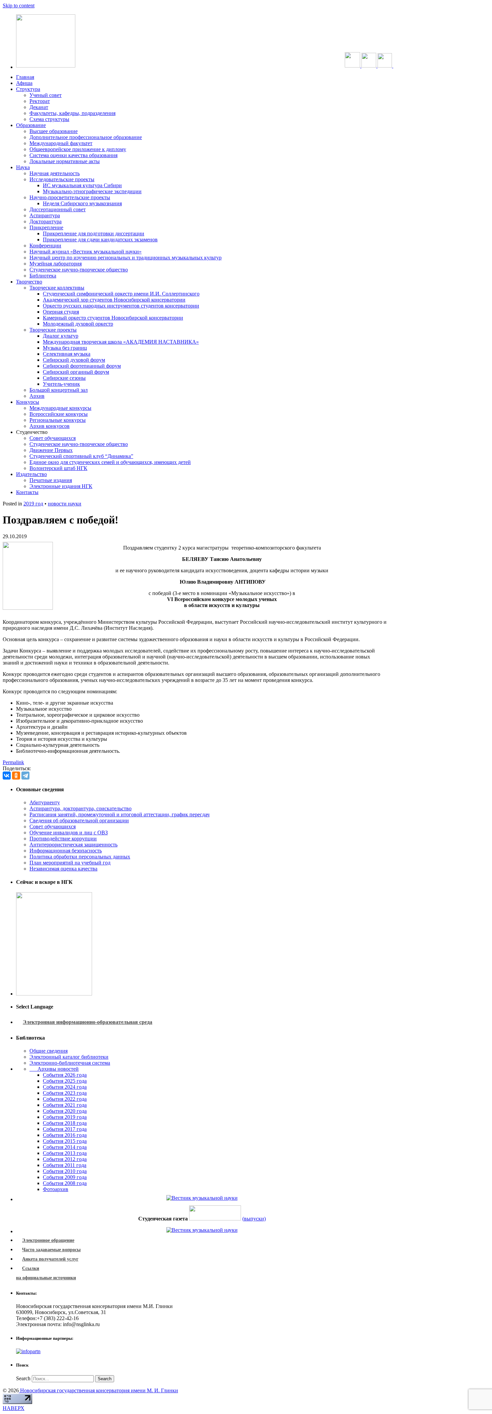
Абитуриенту (44, 802)
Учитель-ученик (61, 384)
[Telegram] (25, 776)
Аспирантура (44, 215)
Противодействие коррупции (63, 838)
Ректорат (39, 101)
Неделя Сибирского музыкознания (82, 203)
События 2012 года (65, 1159)
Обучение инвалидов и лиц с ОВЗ (68, 832)
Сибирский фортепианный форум (82, 366)
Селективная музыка (66, 354)
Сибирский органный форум (76, 372)
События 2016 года (65, 1135)
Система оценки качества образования (73, 155)
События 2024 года (65, 1087)
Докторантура (45, 221)
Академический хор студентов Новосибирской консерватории (114, 300)
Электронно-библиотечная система (69, 1063)
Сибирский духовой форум (74, 360)
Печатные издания (50, 480)
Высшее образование (53, 131)
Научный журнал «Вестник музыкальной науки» (85, 251)
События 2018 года (65, 1123)
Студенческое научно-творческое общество (78, 269)
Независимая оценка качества (63, 868)
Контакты (27, 492)
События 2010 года (65, 1171)
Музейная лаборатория (55, 263)
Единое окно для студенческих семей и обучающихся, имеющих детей (110, 462)
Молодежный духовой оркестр (78, 324)
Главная (25, 77)
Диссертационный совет (57, 209)
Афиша (24, 83)
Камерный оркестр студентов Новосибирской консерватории (113, 318)
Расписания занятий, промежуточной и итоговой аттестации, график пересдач (119, 814)
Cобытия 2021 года (65, 1105)
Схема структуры (49, 119)
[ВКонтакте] (7, 776)
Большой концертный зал (58, 390)
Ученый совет (45, 95)
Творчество (29, 281)
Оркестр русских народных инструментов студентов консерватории (121, 306)
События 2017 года (65, 1129)
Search (23, 1378)
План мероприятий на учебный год (69, 862)
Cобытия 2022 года (65, 1099)
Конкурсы (27, 402)
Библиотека (42, 275)
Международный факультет (60, 143)
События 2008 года (65, 1183)
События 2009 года (65, 1177)
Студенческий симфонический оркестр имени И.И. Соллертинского (121, 294)
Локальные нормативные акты (64, 161)
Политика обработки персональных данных (79, 856)
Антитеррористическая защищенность (73, 844)
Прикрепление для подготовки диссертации (93, 233)
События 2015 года (65, 1141)
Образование (31, 125)
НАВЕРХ (13, 1408)
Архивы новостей (54, 1069)
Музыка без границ (65, 348)
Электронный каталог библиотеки (68, 1057)
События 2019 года (65, 1117)
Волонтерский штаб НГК (58, 468)
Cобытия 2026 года (65, 1075)
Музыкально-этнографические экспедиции (92, 191)
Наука (23, 167)
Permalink (13, 762)
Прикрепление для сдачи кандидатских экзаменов (100, 239)
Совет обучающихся (52, 438)
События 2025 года (65, 1081)
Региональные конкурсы (57, 420)
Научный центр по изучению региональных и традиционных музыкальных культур (125, 257)
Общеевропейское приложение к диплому (77, 149)
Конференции (45, 245)
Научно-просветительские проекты (69, 197)
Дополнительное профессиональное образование (85, 137)
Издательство (31, 474)
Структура (28, 89)
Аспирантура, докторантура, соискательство (80, 808)
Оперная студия (61, 312)
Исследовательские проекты (61, 179)
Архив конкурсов (49, 426)
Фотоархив (55, 1189)
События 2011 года (64, 1165)
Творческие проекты (53, 330)
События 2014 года (65, 1147)
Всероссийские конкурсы (58, 414)
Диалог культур (60, 336)
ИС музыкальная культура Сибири (82, 185)
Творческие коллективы (56, 287)
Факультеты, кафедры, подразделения (72, 113)
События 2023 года (65, 1093)
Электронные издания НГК (60, 486)
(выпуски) (254, 1218)
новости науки (64, 503)
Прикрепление (46, 227)
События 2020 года (65, 1111)
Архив (37, 396)
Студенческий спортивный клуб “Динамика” (81, 456)
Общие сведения (48, 1051)
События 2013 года (65, 1153)
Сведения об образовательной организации (79, 820)
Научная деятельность (54, 173)
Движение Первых (51, 450)
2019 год (33, 503)
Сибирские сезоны (64, 378)
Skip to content (18, 5)
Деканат (38, 107)
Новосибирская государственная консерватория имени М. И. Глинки (98, 1390)
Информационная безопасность (65, 850)
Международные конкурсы (60, 408)
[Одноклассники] (16, 776)
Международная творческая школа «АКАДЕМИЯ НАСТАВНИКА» (121, 342)
